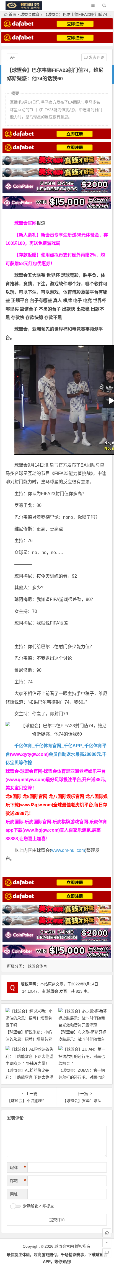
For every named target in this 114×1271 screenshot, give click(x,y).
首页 (12, 14)
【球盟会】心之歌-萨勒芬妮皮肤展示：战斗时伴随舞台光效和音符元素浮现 (82, 1039)
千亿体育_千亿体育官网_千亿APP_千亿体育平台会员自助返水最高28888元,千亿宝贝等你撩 (56, 754)
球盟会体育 (30, 14)
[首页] (106, 1232)
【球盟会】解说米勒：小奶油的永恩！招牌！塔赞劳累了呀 (29, 1039)
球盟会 (52, 991)
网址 (14, 1194)
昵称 (18, 1167)
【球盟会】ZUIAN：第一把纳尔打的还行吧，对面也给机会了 (81, 1077)
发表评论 (96, 57)
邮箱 (18, 1181)
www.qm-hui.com (68, 850)
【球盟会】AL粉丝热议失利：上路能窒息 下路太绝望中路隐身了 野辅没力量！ (29, 1077)
